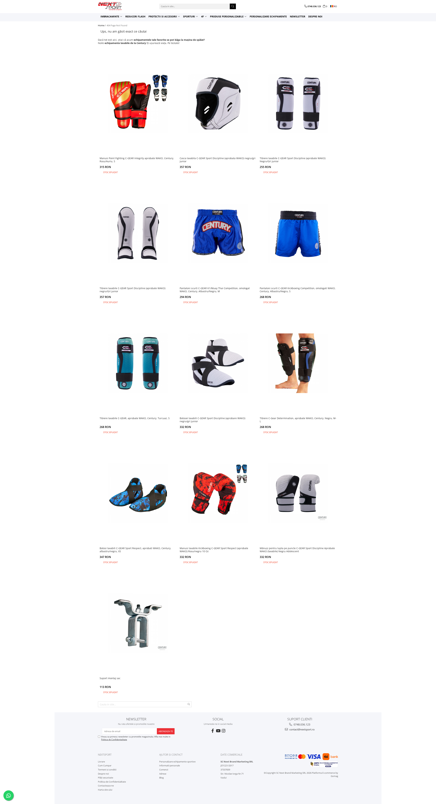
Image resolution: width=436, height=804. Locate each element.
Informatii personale (169, 765)
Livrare (101, 761)
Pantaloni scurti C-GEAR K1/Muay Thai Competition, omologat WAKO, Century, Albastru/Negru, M (215, 290)
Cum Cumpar (104, 765)
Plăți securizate (105, 777)
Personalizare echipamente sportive (177, 761)
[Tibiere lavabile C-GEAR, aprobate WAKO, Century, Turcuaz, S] (138, 363)
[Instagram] (223, 731)
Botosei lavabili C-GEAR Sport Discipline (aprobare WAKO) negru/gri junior (212, 420)
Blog (161, 777)
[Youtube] (218, 731)
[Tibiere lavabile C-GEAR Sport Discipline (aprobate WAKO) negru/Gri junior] (138, 233)
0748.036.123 (301, 724)
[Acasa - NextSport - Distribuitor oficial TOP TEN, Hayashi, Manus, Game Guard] (115, 6)
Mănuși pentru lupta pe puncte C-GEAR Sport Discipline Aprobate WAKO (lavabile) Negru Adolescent (297, 550)
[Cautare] (233, 6)
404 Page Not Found (117, 25)
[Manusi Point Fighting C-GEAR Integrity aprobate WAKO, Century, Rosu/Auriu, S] (138, 103)
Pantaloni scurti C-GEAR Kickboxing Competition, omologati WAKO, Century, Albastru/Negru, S (298, 290)
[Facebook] (213, 731)
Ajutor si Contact (171, 754)
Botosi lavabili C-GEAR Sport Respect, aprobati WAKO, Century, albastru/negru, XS (135, 550)
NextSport (105, 754)
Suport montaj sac (110, 678)
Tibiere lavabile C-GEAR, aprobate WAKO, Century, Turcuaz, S (135, 418)
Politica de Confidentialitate (114, 739)
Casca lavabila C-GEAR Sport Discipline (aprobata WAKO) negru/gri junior (217, 160)
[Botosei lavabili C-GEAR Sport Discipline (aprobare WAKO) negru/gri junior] (218, 363)
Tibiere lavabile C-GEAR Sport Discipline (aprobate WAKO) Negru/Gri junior (292, 160)
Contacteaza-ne (106, 785)
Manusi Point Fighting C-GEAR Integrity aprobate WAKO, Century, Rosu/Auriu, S (137, 160)
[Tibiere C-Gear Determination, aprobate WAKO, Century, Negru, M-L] (298, 363)
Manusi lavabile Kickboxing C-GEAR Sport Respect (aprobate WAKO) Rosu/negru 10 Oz (214, 550)
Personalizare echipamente (268, 16)
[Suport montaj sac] (138, 623)
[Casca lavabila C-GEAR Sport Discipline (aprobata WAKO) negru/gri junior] (218, 103)
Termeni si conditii (107, 769)
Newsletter (297, 16)
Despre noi (315, 16)
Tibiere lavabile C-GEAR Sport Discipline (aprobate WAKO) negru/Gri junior (132, 290)
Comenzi (163, 769)
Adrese (162, 773)
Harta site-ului (105, 789)
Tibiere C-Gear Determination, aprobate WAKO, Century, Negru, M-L (298, 420)
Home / (102, 25)
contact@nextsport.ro (302, 729)
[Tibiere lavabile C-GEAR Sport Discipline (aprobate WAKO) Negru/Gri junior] (298, 103)
